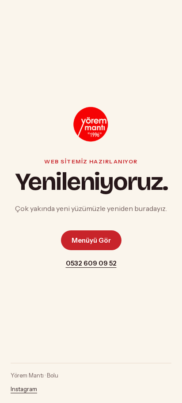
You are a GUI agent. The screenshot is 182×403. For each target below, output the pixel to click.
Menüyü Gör (91, 240)
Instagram (24, 389)
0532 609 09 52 (91, 263)
